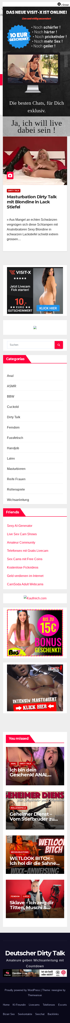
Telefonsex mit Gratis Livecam (27, 550)
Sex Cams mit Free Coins (24, 559)
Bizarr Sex (9, 1014)
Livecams (34, 1004)
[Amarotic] (35, 687)
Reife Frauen (16, 479)
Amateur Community (21, 542)
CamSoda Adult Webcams (25, 584)
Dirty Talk (13, 191)
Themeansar (35, 995)
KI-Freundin (19, 1004)
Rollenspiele (16, 489)
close (65, 5)
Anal (10, 375)
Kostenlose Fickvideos (22, 567)
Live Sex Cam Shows (22, 534)
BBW (10, 396)
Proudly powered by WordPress (23, 990)
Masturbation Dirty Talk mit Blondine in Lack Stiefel (32, 202)
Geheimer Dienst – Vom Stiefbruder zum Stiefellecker (34, 819)
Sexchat (40, 1014)
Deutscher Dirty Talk (35, 953)
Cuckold (13, 406)
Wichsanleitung (18, 499)
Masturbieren (16, 468)
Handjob (13, 448)
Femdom (13, 427)
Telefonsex (49, 1004)
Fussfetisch (15, 437)
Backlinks (53, 1014)
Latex (11, 458)
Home (6, 1004)
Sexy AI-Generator (19, 525)
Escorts (62, 1004)
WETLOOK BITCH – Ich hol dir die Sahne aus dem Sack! (33, 863)
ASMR (11, 386)
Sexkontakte (25, 1014)
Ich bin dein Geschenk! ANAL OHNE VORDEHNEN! (33, 774)
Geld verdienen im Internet (25, 575)
